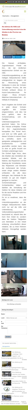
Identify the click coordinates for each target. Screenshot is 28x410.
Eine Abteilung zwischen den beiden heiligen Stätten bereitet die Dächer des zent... (14, 375)
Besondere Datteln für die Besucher (19, 382)
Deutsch (9, 1)
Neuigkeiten (15, 15)
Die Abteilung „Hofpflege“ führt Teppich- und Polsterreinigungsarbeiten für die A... (12, 355)
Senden (8, 336)
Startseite (5, 15)
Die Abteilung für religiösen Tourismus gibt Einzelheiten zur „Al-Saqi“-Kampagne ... (13, 390)
